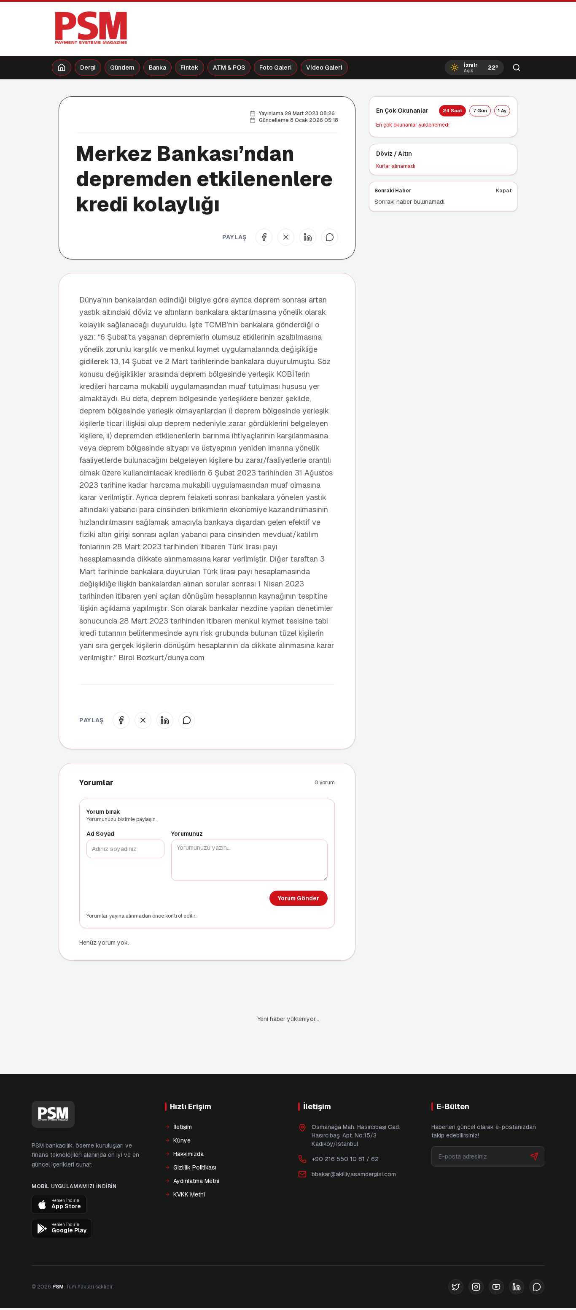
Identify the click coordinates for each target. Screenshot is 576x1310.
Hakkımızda (188, 1125)
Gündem (122, 67)
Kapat (504, 190)
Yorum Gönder (298, 898)
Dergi (88, 67)
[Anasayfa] (61, 67)
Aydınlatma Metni (196, 1152)
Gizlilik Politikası (194, 1139)
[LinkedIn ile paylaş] (307, 237)
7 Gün (480, 110)
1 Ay (502, 110)
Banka (157, 67)
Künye (182, 1112)
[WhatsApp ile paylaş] (329, 237)
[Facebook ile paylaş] (264, 237)
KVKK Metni (189, 1166)
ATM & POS (229, 67)
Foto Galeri (275, 67)
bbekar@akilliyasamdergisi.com (354, 1145)
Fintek (189, 67)
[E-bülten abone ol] (534, 1127)
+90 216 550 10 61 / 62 (345, 1130)
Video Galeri (324, 67)
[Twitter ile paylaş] (285, 237)
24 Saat (452, 110)
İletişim (182, 1098)
